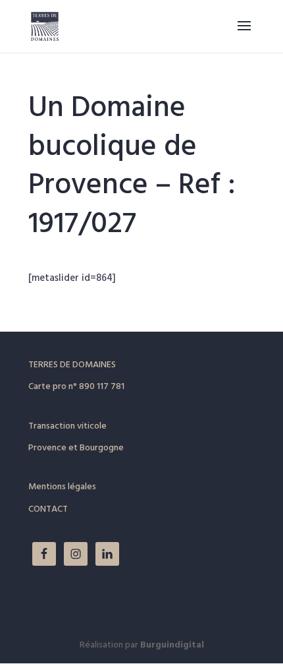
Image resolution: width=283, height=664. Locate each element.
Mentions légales (62, 487)
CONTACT (48, 509)
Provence (47, 448)
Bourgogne (102, 448)
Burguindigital (172, 645)
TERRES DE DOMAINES (72, 365)
